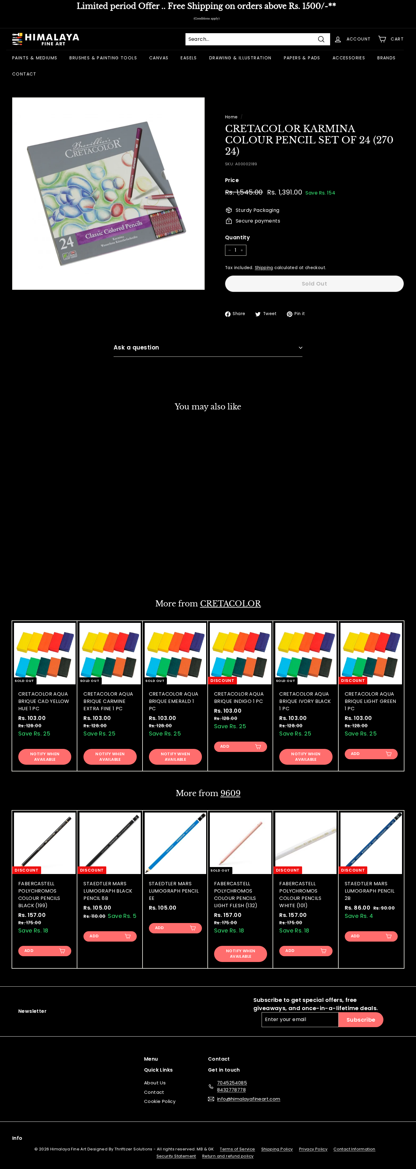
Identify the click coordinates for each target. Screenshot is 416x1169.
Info (17, 1138)
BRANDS (386, 58)
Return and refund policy (228, 1156)
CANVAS (158, 58)
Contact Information (354, 1149)
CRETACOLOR (230, 604)
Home (231, 117)
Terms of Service (237, 1149)
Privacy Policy (313, 1149)
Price (232, 180)
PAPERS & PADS (302, 58)
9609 (230, 793)
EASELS (189, 58)
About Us (155, 1082)
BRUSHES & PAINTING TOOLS (103, 58)
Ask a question (136, 347)
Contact (154, 1092)
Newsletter (32, 1011)
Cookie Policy (159, 1101)
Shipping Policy (277, 1149)
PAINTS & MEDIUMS (34, 58)
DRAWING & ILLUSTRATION (240, 58)
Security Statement (176, 1156)
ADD (224, 746)
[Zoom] (108, 194)
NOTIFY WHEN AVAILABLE (44, 567)
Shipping (264, 268)
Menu (151, 1058)
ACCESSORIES (349, 58)
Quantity (237, 237)
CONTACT (24, 74)
